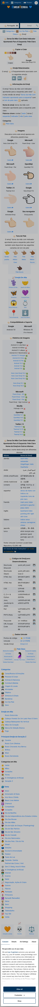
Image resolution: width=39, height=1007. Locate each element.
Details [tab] (14, 942)
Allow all (19, 989)
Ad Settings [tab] (24, 942)
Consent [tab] (5, 942)
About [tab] (34, 942)
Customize (18, 995)
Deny (19, 1001)
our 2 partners (13, 952)
